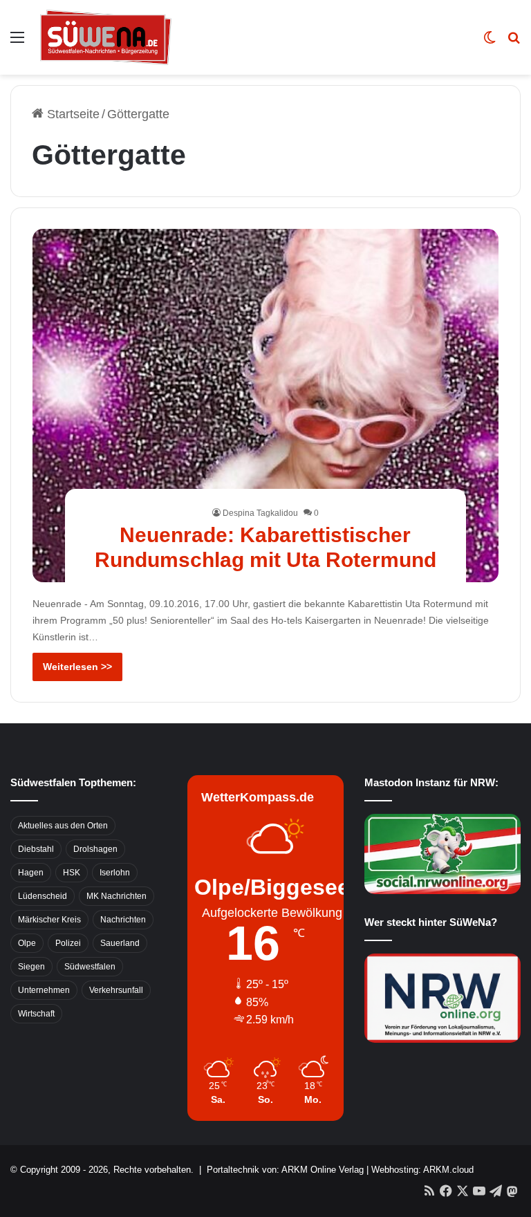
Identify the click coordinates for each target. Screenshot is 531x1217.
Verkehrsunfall (116, 990)
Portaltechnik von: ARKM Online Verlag (285, 1169)
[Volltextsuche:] (514, 42)
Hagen (31, 872)
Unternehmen (44, 990)
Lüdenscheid (42, 896)
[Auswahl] (17, 42)
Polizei (68, 943)
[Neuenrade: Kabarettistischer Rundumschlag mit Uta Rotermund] (265, 406)
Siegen (31, 967)
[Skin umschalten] (489, 42)
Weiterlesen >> (77, 666)
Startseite (72, 114)
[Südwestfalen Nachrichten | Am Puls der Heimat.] (105, 37)
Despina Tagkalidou (260, 513)
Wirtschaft (36, 1014)
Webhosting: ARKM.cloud (422, 1169)
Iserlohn (115, 872)
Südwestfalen (89, 967)
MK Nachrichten (116, 896)
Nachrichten (123, 920)
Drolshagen (95, 849)
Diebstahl (36, 849)
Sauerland (120, 943)
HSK (71, 872)
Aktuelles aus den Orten (63, 825)
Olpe (27, 943)
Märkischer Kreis (49, 920)
